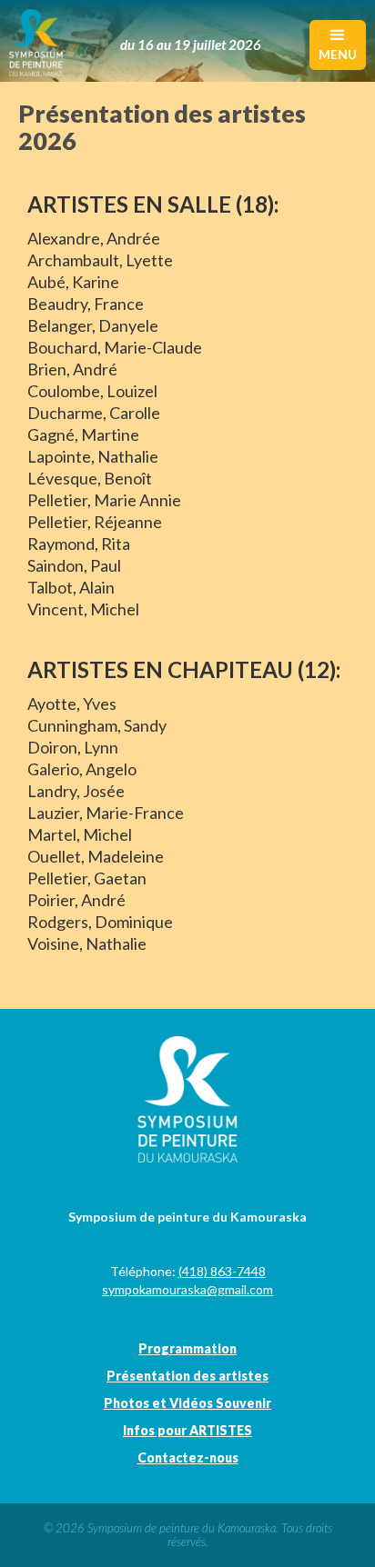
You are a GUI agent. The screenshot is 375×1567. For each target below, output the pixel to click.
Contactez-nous (187, 1457)
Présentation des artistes (187, 1375)
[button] (337, 45)
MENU (338, 54)
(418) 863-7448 (222, 1271)
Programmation (187, 1348)
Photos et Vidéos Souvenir (187, 1403)
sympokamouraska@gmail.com (187, 1289)
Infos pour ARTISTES (187, 1430)
